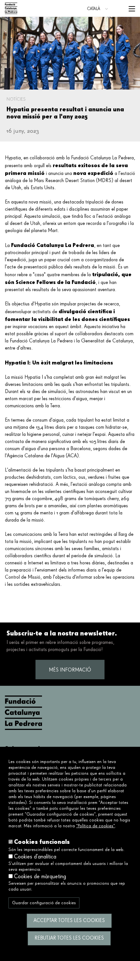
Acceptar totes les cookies (69, 920)
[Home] (11, 8)
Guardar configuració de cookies (44, 903)
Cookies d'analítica (35, 857)
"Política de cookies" (95, 826)
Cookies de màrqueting (40, 877)
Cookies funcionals (42, 841)
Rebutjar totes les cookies (69, 938)
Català (93, 9)
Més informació (70, 670)
